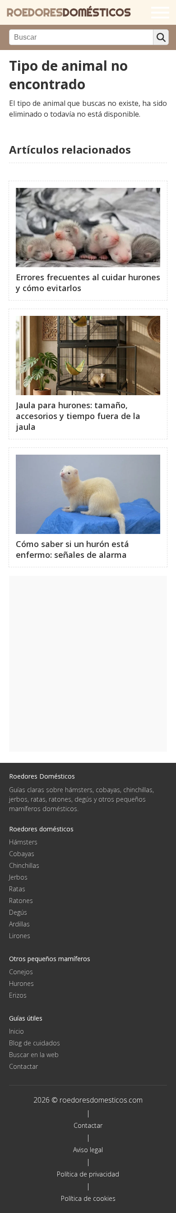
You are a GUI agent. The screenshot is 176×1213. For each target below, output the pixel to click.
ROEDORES (69, 12)
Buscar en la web (34, 1054)
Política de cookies (88, 1198)
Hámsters (23, 842)
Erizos (18, 995)
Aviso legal (88, 1149)
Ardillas (19, 924)
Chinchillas (24, 865)
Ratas (17, 889)
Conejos (21, 971)
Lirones (19, 935)
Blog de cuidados (34, 1043)
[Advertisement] (88, 664)
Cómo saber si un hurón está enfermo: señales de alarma (72, 549)
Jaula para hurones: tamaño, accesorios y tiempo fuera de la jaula (78, 416)
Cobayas (21, 853)
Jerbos (18, 877)
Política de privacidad (88, 1174)
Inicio (16, 1031)
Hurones (21, 983)
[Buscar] (161, 37)
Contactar (23, 1066)
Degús (18, 912)
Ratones (21, 900)
